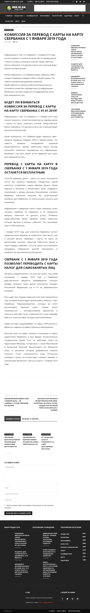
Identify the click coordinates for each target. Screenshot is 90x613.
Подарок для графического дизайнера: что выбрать (77, 67)
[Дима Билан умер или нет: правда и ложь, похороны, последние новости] (36, 535)
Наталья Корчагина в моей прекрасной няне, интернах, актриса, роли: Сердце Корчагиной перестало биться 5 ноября (46, 404)
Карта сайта (39, 2)
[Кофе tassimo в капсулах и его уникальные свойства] (36, 552)
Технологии (57, 16)
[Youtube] (84, 1)
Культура (9, 21)
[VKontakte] (80, 1)
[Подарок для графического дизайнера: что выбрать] (65, 66)
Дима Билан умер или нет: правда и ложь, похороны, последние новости (50, 538)
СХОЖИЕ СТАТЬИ (12, 419)
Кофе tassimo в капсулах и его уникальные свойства (49, 553)
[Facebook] (73, 1)
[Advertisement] (60, 8)
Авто (17, 21)
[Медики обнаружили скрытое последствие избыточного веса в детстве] (65, 95)
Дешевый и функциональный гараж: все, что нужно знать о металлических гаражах (78, 81)
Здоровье (68, 16)
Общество (18, 16)
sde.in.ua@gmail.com (46, 602)
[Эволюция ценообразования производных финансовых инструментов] (12, 429)
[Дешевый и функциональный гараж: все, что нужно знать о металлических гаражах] (65, 78)
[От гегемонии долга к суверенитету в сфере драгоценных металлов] (49, 429)
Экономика (45, 16)
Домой (6, 27)
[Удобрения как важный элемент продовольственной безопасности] (31, 429)
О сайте (30, 2)
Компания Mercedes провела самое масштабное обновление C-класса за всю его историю (78, 51)
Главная (8, 16)
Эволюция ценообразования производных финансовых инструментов (12, 442)
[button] (83, 16)
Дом (23, 21)
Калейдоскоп (32, 16)
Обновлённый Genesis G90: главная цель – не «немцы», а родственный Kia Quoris (16, 402)
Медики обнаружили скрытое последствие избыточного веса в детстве (77, 98)
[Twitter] (76, 1)
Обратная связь (52, 2)
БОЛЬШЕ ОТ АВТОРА (30, 419)
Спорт (76, 16)
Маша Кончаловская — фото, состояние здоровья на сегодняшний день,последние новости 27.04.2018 (50, 569)
